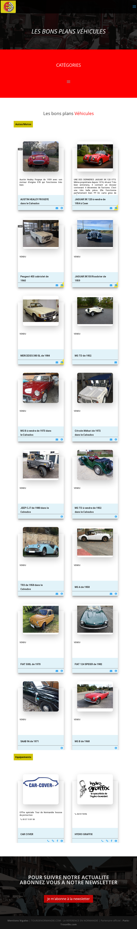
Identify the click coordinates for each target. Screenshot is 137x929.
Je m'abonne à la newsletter (68, 898)
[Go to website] (53, 840)
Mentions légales (18, 920)
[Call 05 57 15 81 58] (48, 840)
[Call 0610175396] (102, 840)
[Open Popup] (41, 163)
